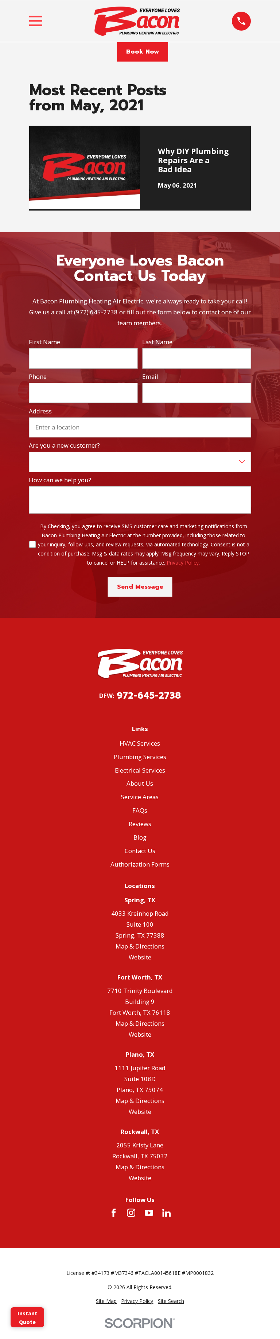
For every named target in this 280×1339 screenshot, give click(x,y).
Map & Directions (140, 946)
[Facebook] (113, 1213)
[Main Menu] (36, 21)
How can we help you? (60, 480)
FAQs (139, 810)
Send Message (140, 586)
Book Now (142, 51)
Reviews (140, 824)
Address (40, 411)
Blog (140, 837)
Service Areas (140, 797)
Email (150, 376)
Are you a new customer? (64, 445)
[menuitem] (106, 1300)
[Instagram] (131, 1213)
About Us (140, 783)
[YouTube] (149, 1213)
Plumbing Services (140, 757)
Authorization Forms (140, 864)
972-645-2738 (149, 695)
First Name (44, 342)
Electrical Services (140, 770)
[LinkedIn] (166, 1213)
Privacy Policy (183, 562)
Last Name (157, 342)
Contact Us (140, 851)
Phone (38, 376)
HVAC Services (140, 743)
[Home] (137, 21)
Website (140, 957)
